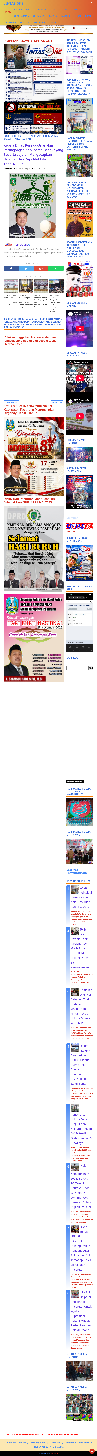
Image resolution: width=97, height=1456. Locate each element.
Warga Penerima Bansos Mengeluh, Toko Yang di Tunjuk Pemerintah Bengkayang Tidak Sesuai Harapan (55, 303)
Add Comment (43, 168)
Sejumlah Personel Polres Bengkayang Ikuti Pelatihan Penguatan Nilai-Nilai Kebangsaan (41, 301)
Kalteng (65, 16)
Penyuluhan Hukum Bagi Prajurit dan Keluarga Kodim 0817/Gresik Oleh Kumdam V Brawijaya (81, 1129)
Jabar (74, 10)
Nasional (25, 22)
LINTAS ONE (13, 3)
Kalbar (77, 16)
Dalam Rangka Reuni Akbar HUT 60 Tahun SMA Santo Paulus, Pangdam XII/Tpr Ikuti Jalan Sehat (80, 1064)
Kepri (88, 16)
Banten (53, 16)
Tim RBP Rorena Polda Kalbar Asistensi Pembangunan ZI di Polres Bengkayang (10, 301)
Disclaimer (58, 1446)
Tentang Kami (38, 1442)
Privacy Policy (40, 1446)
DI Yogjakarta (21, 16)
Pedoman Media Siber (77, 1442)
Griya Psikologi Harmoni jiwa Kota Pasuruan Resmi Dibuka (81, 897)
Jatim (54, 10)
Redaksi (18, 10)
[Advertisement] (81, 693)
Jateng (64, 10)
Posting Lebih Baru (11, 402)
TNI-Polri (41, 10)
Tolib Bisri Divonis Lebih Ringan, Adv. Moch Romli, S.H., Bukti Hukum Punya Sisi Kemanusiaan (80, 948)
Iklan (29, 10)
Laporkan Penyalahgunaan (76, 871)
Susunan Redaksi (16, 1442)
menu (53, 22)
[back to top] (92, 1451)
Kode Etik (55, 1442)
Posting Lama (57, 402)
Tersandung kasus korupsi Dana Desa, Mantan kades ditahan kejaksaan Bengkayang (26, 301)
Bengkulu (11, 22)
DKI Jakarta (39, 16)
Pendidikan (40, 22)
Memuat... (73, 518)
